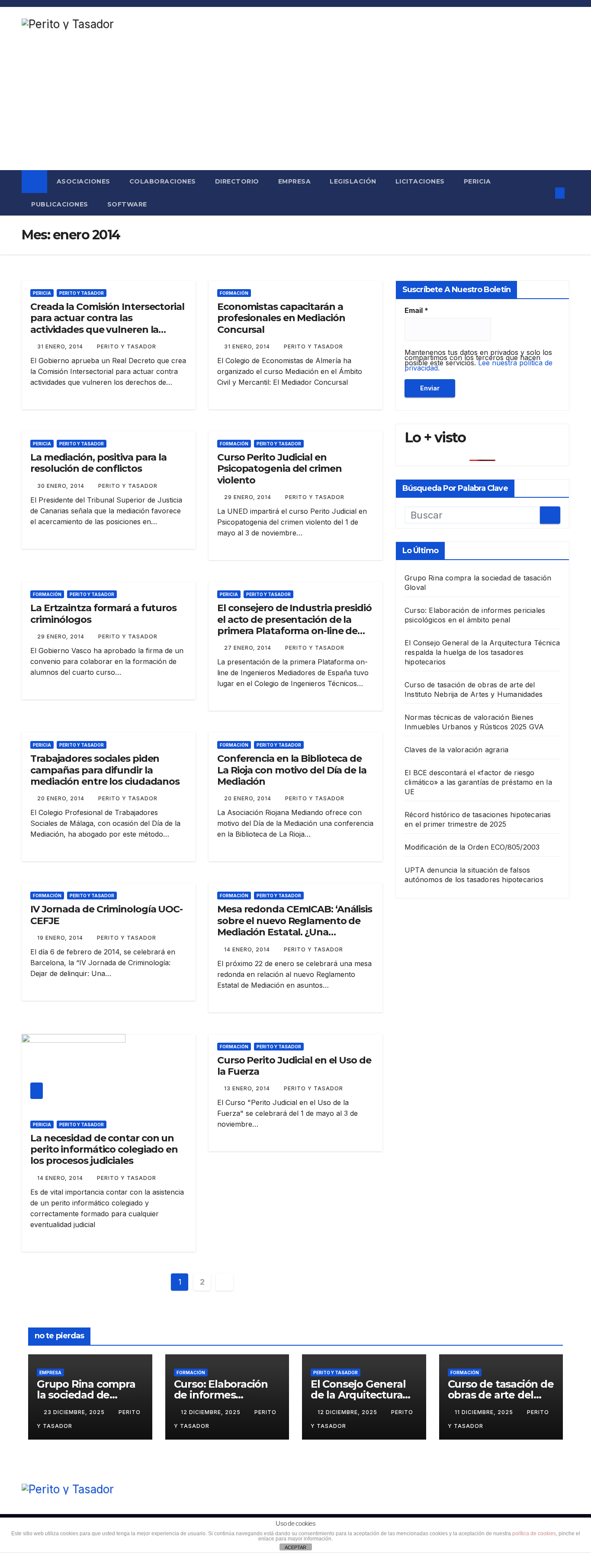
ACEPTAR (295, 1547)
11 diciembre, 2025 (485, 1412)
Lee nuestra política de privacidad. (478, 365)
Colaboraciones (162, 181)
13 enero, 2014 (248, 1088)
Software (127, 204)
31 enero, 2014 (61, 346)
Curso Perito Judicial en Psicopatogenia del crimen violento (279, 468)
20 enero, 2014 (61, 798)
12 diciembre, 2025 (211, 1412)
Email (416, 310)
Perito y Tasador (81, 293)
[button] (543, 193)
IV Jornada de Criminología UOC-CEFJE (106, 914)
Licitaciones (420, 181)
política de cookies (534, 1533)
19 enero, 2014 (61, 937)
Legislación (353, 181)
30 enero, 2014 (61, 486)
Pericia (477, 181)
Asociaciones (83, 181)
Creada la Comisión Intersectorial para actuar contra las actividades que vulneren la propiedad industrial (107, 324)
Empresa (294, 181)
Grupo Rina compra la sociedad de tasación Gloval (86, 1395)
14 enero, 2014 (248, 949)
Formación (234, 293)
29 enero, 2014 (248, 497)
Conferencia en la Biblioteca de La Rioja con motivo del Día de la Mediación (291, 770)
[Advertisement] (295, 105)
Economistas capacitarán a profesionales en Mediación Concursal (281, 318)
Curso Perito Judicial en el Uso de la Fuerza (294, 1065)
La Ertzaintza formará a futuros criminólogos (103, 613)
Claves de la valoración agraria (456, 749)
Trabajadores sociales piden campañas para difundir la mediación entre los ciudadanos (105, 770)
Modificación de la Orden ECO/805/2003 (472, 846)
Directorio (237, 181)
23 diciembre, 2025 (75, 1412)
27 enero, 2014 (248, 647)
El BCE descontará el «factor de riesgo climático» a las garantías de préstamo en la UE (478, 782)
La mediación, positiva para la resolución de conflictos (98, 462)
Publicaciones (59, 204)
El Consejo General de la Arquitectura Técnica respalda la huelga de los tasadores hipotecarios (482, 652)
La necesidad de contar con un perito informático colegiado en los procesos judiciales (104, 1149)
